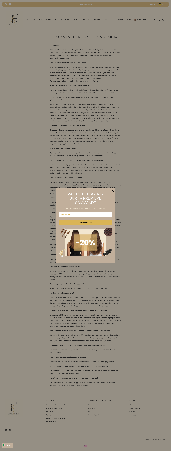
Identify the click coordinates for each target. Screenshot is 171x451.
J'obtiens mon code (85, 222)
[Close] (112, 190)
